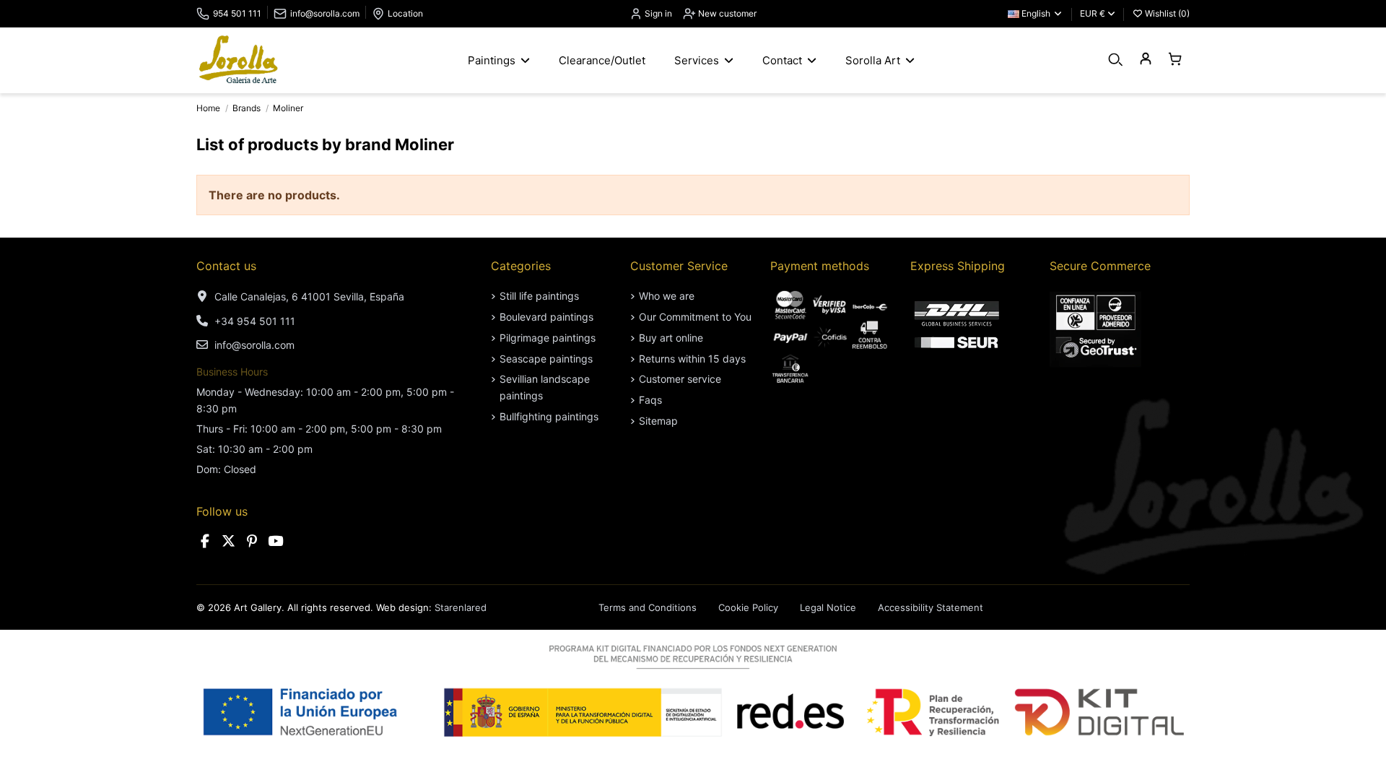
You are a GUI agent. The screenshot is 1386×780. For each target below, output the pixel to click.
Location (405, 13)
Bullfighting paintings (549, 416)
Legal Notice (828, 607)
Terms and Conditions (647, 607)
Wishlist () (1166, 13)
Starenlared (461, 607)
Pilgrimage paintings (548, 338)
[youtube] (275, 541)
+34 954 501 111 (254, 321)
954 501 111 (237, 13)
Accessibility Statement (930, 607)
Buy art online (671, 338)
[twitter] (228, 541)
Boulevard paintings (546, 317)
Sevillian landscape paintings (545, 387)
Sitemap (658, 421)
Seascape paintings (546, 358)
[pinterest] (252, 541)
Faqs (650, 400)
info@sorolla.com (324, 13)
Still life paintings (539, 296)
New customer (726, 13)
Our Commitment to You (695, 317)
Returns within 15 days (692, 358)
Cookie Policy (748, 607)
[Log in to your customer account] (1145, 59)
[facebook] (205, 541)
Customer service (680, 379)
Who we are (666, 296)
